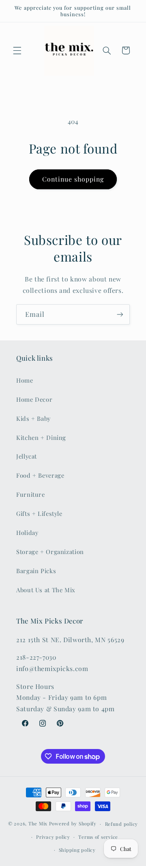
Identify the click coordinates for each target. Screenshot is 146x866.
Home (24, 380)
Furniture (30, 494)
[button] (17, 50)
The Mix (37, 824)
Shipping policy (77, 850)
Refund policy (121, 824)
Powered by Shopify (73, 824)
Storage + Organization (50, 552)
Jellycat (26, 456)
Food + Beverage (40, 475)
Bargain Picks (36, 571)
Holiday (27, 532)
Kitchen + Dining (41, 437)
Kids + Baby (33, 418)
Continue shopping (73, 179)
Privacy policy (53, 837)
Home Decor (34, 399)
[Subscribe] (120, 314)
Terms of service (98, 837)
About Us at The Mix (45, 590)
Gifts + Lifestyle (39, 513)
